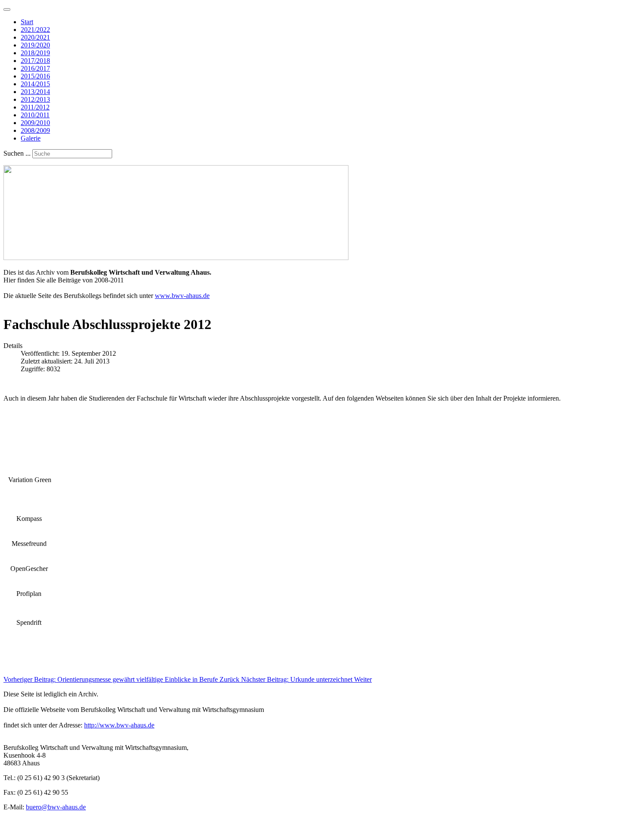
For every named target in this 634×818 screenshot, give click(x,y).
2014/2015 (35, 84)
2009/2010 (35, 122)
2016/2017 (35, 68)
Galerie (31, 138)
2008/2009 (35, 130)
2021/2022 (35, 29)
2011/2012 (35, 107)
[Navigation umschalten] (6, 9)
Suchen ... (17, 153)
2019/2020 (35, 45)
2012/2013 (35, 99)
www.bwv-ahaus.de (182, 295)
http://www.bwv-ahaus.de (119, 725)
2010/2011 (35, 115)
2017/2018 (35, 60)
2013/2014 (35, 91)
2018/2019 (35, 52)
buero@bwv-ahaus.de (56, 807)
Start (27, 21)
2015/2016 (35, 76)
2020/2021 (35, 37)
